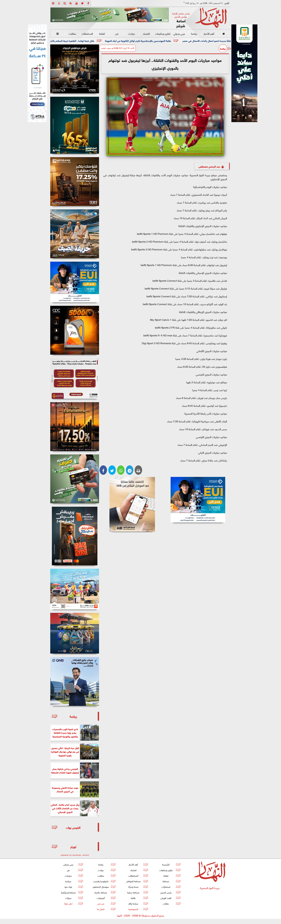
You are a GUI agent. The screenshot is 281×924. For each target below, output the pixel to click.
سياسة (68, 881)
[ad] (74, 69)
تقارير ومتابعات (162, 33)
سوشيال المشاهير (101, 886)
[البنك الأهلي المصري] (37, 73)
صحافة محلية (133, 892)
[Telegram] (130, 470)
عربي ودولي (179, 33)
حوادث (131, 33)
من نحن (100, 903)
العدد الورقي (165, 898)
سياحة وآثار (133, 903)
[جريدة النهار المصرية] (109, 14)
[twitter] (82, 3)
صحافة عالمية (100, 892)
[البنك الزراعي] (198, 499)
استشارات (165, 886)
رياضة (194, 33)
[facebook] (88, 3)
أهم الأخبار (208, 33)
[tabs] (53, 3)
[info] (59, 3)
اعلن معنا (68, 903)
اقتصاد (146, 33)
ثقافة (102, 33)
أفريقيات (101, 898)
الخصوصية (133, 909)
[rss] (70, 3)
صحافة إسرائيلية (68, 892)
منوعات (68, 875)
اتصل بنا (100, 909)
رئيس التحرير (165, 892)
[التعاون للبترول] (74, 330)
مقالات (72, 33)
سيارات (68, 898)
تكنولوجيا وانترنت (100, 881)
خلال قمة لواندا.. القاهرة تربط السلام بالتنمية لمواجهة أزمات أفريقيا (113, 40)
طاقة (133, 898)
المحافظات (87, 33)
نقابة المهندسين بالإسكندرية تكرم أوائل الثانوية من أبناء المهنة (193, 40)
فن (116, 33)
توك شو (68, 886)
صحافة (166, 881)
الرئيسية (165, 864)
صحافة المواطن (133, 881)
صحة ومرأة (133, 886)
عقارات (166, 903)
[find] (64, 3)
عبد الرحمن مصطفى (209, 166)
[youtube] (76, 3)
